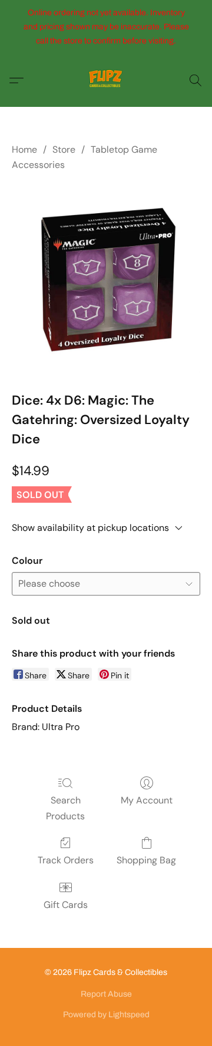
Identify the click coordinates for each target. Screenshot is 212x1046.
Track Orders (66, 860)
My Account (147, 800)
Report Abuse (106, 994)
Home (24, 149)
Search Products (65, 808)
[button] (106, 80)
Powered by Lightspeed (106, 1014)
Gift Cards (66, 905)
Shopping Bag (146, 860)
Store (63, 149)
